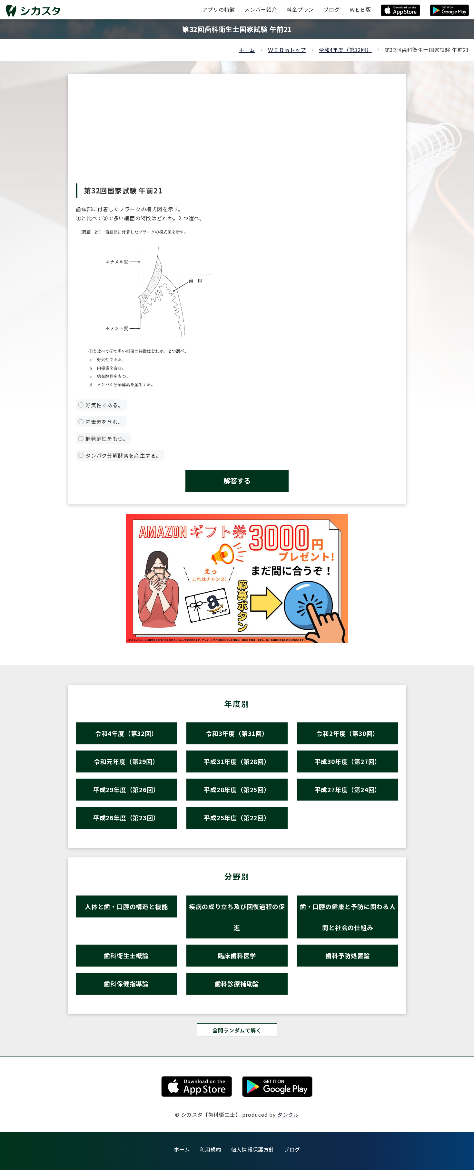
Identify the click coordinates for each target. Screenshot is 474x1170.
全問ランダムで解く (236, 1030)
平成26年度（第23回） (126, 817)
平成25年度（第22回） (237, 817)
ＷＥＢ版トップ (287, 50)
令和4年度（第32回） (345, 50)
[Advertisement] (237, 135)
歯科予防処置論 (347, 955)
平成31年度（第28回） (237, 761)
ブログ (292, 1149)
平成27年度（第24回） (348, 789)
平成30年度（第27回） (348, 761)
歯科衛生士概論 (126, 955)
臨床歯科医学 (237, 955)
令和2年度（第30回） (347, 733)
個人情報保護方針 (252, 1149)
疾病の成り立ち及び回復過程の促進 (237, 917)
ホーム (247, 50)
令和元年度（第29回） (126, 761)
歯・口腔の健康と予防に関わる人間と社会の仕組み (348, 917)
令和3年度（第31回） (237, 733)
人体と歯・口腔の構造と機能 (126, 906)
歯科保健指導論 (126, 983)
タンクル (288, 1114)
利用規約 (210, 1149)
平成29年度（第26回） (126, 789)
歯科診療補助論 (237, 983)
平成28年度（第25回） (237, 789)
